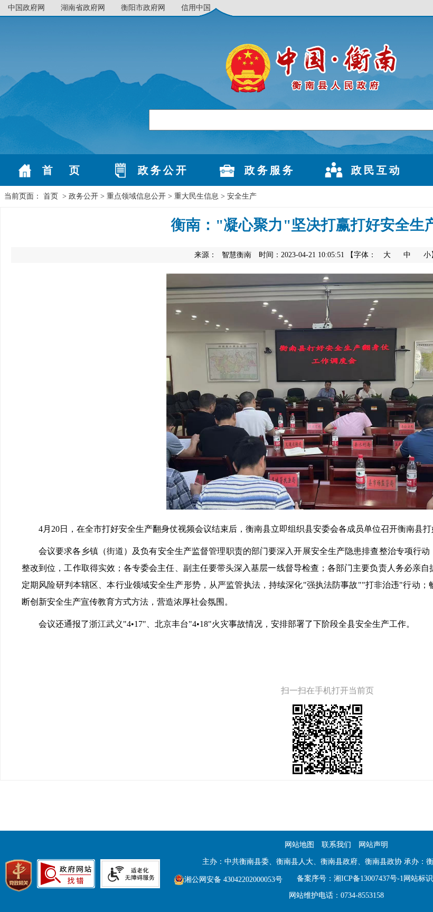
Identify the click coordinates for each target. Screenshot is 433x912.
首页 (50, 196)
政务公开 (83, 196)
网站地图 (299, 845)
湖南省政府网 (83, 8)
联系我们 (336, 845)
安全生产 (242, 196)
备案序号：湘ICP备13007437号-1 (350, 878)
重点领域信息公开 (136, 196)
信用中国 (196, 8)
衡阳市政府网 (143, 8)
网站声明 (373, 845)
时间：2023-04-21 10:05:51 (301, 255)
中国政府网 (26, 8)
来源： (222, 255)
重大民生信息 (196, 196)
